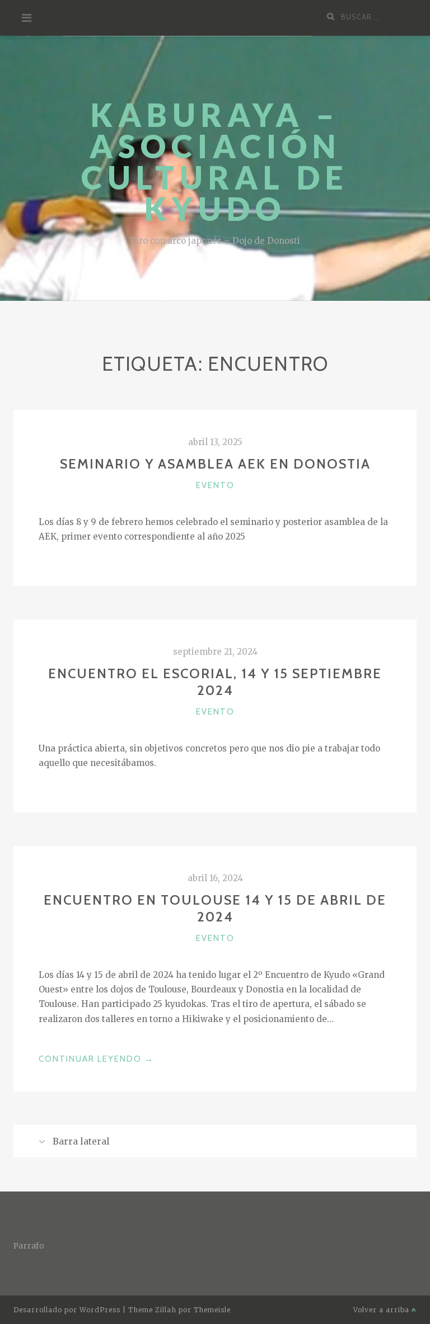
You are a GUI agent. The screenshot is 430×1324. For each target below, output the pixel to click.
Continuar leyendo (96, 1059)
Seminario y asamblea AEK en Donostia (215, 464)
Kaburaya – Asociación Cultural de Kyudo (215, 162)
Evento (215, 485)
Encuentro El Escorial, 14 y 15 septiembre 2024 (215, 681)
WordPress (100, 1310)
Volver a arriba (382, 1310)
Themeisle (212, 1310)
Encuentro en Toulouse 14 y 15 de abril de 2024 (215, 908)
